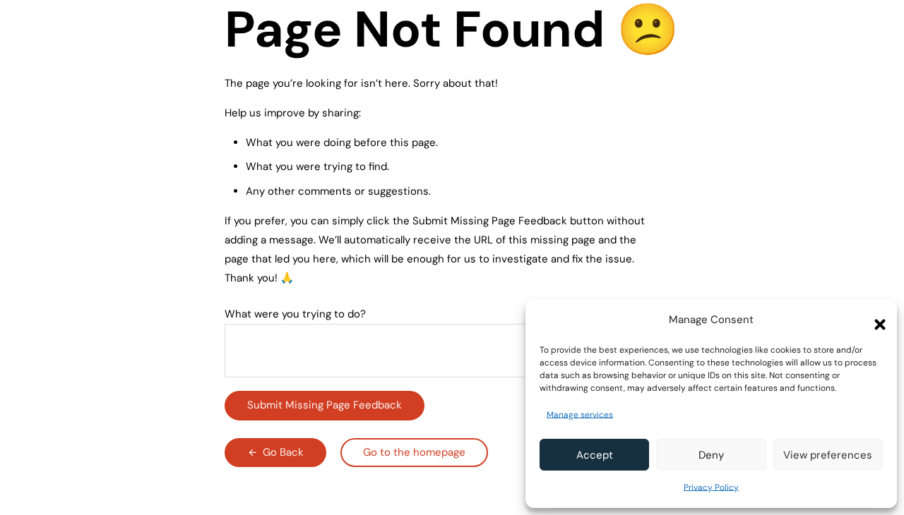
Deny (711, 455)
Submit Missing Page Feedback (324, 405)
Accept (594, 455)
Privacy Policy (711, 487)
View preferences (827, 455)
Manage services (580, 414)
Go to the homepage (414, 452)
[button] (876, 320)
